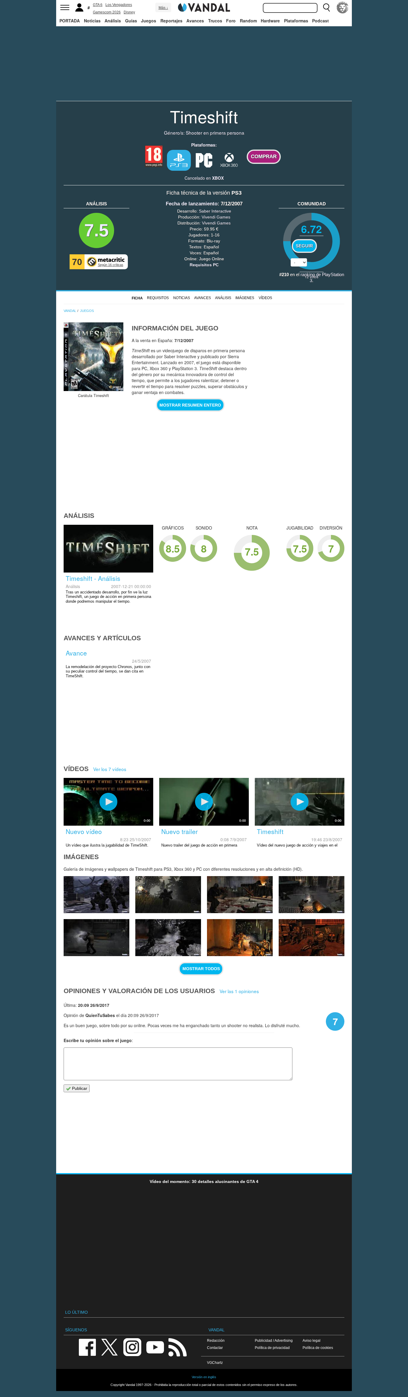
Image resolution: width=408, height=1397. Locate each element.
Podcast (320, 21)
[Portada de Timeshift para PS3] (93, 356)
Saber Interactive (215, 211)
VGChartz (215, 1362)
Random (248, 21)
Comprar (264, 156)
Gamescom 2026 (107, 12)
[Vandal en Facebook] (87, 1347)
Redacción (216, 1340)
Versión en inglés (204, 1377)
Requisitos (158, 298)
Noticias (92, 21)
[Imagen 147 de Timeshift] (168, 894)
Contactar (215, 1348)
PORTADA (69, 21)
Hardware (270, 21)
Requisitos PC (204, 264)
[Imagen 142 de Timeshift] (240, 937)
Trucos (215, 21)
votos (311, 276)
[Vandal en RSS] (177, 1347)
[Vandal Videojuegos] (204, 7)
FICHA (137, 298)
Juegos (148, 21)
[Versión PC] (204, 160)
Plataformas (296, 21)
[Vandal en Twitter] (109, 1347)
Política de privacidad (272, 1348)
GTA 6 (97, 5)
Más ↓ (163, 8)
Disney (129, 12)
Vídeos (265, 298)
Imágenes (244, 298)
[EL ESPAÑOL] (343, 7)
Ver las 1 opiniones (239, 991)
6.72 (311, 228)
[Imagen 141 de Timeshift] (311, 937)
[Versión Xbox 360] (229, 160)
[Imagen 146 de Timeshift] (240, 894)
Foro (231, 21)
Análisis (113, 21)
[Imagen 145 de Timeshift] (311, 894)
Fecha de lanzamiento (191, 204)
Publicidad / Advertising (274, 1340)
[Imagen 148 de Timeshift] (96, 894)
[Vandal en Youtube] (155, 1347)
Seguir (304, 246)
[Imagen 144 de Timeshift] (96, 937)
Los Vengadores (118, 5)
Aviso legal (311, 1340)
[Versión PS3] (179, 160)
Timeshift (204, 116)
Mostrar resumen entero (190, 405)
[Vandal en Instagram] (132, 1347)
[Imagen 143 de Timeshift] (168, 937)
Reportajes (171, 21)
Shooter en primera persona (215, 132)
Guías (131, 21)
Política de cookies (318, 1348)
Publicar (79, 1088)
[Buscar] (326, 7)
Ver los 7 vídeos (109, 769)
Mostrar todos (201, 968)
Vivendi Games (216, 217)
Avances (195, 21)
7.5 (96, 230)
